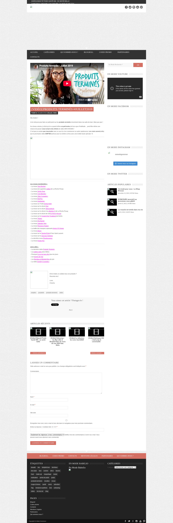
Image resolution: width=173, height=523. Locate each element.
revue (53, 481)
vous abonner (43, 437)
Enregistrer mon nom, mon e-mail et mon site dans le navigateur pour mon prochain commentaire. (61, 423)
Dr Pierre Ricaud (55, 213)
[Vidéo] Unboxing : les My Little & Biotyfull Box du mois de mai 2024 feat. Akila (58, 341)
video (61, 292)
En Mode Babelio (77, 467)
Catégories (111, 467)
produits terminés (51, 292)
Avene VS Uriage (58, 228)
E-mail (32, 405)
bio (39, 467)
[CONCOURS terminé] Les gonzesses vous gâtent (127, 200)
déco (52, 471)
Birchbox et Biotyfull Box (42, 259)
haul (32, 474)
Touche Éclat (45, 233)
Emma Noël (48, 204)
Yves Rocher (41, 186)
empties (33, 292)
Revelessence (47, 238)
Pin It (70, 310)
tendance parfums (41, 488)
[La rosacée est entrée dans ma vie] (112, 212)
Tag (32, 488)
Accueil (34, 52)
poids (53, 477)
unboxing (57, 488)
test (50, 488)
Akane (39, 231)
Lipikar (48, 189)
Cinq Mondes (41, 194)
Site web (33, 413)
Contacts (34, 57)
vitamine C (51, 211)
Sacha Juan (41, 191)
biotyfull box (46, 467)
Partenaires (123, 52)
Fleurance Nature (43, 226)
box (40, 471)
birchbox (54, 467)
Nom (32, 397)
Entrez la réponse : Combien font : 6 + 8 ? (43, 427)
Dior (47, 206)
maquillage (47, 474)
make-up (39, 474)
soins (50, 484)
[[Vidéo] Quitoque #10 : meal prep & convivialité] (96, 331)
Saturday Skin (41, 223)
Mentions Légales (89, 456)
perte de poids (44, 477)
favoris (58, 471)
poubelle (41, 292)
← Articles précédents (38, 353)
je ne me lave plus (43, 254)
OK (138, 65)
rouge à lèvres (35, 484)
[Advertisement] (86, 30)
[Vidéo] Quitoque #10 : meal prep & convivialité (96, 340)
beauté (33, 467)
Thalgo (39, 218)
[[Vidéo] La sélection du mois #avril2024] (77, 331)
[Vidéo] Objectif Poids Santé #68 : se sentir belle (50, 1)
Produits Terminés (49, 249)
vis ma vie (40, 491)
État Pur (39, 199)
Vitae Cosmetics (42, 196)
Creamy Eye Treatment (48, 216)
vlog (46, 491)
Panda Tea (40, 241)
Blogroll (88, 52)
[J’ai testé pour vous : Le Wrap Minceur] (112, 191)
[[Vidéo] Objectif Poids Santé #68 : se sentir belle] (38, 331)
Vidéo (55, 113)
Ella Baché (40, 221)
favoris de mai (38, 257)
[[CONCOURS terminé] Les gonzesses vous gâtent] (112, 202)
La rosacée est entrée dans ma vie (130, 210)
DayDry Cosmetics (43, 262)
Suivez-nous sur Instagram (126, 163)
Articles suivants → (97, 353)
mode (55, 474)
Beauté (50, 113)
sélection (57, 484)
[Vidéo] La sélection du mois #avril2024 (77, 339)
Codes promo (105, 52)
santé (44, 484)
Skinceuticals (50, 209)
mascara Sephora (47, 236)
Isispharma (40, 201)
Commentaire (34, 371)
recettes (46, 481)
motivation (34, 477)
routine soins (37, 252)
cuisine (46, 471)
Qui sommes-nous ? (69, 52)
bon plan (34, 471)
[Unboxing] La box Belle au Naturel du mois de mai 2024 (52, 3)
